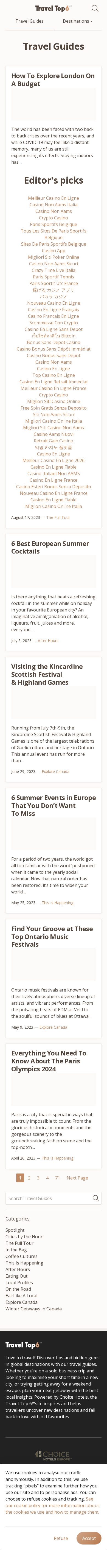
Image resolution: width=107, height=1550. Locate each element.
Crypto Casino (53, 218)
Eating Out (16, 1276)
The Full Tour (58, 517)
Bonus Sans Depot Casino (53, 342)
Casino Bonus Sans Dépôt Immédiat (54, 349)
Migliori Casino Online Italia (53, 421)
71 (57, 1178)
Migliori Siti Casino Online (53, 401)
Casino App (53, 251)
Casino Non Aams (53, 211)
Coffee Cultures (21, 1256)
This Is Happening (57, 902)
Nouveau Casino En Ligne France (54, 493)
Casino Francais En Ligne (53, 316)
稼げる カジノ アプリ (53, 290)
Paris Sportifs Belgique (53, 224)
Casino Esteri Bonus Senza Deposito (53, 487)
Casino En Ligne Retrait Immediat (53, 382)
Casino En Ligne (53, 369)
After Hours (48, 640)
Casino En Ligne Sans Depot (54, 329)
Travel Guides (29, 21)
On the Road (18, 1289)
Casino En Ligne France (53, 480)
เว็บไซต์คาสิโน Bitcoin (53, 336)
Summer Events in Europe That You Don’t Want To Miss (53, 805)
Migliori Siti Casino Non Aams (53, 428)
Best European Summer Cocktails (50, 547)
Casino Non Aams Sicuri (53, 264)
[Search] (97, 8)
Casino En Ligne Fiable (53, 467)
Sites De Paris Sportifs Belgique (53, 244)
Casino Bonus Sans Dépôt (53, 355)
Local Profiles (19, 1283)
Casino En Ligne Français (53, 310)
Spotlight (14, 1230)
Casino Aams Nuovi (54, 434)
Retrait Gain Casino (53, 441)
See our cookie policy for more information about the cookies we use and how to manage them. (52, 1505)
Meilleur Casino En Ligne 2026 (53, 460)
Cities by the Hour (24, 1237)
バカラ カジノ (53, 296)
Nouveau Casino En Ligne (53, 303)
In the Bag (16, 1250)
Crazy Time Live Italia (53, 270)
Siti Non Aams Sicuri (53, 414)
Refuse (61, 1538)
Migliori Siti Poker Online (53, 257)
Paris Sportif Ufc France (53, 283)
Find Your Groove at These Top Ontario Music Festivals (52, 936)
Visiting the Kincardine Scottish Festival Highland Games (47, 674)
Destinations (76, 21)
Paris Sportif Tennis (53, 277)
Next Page (77, 1178)
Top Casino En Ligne (53, 375)
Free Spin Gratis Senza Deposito (54, 408)
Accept (89, 1538)
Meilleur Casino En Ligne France (53, 388)
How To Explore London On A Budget (53, 79)
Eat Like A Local (21, 1296)
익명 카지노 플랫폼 (53, 447)
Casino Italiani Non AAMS (53, 473)
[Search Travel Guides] (97, 1198)
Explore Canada (55, 771)
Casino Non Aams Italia (53, 205)
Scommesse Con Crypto (53, 323)
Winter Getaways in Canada (33, 1309)
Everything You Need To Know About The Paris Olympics (48, 1060)
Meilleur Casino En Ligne (53, 198)
